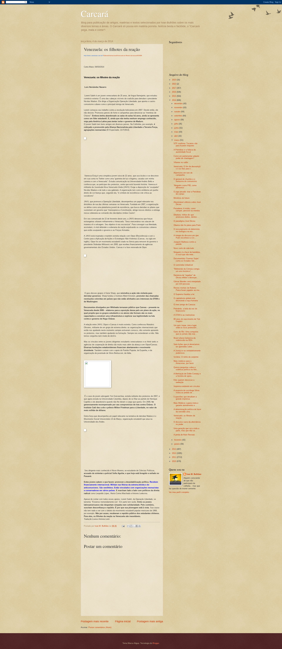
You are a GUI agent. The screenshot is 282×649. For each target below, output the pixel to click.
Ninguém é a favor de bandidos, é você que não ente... (187, 253)
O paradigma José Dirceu (184, 221)
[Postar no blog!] (131, 526)
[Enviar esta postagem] (123, 526)
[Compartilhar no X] (133, 526)
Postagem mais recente (95, 621)
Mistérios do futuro (181, 198)
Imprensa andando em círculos (187, 386)
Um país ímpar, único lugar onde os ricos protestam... (186, 326)
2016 (174, 92)
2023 (174, 80)
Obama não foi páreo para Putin (187, 225)
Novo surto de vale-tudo (184, 248)
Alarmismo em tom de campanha (183, 174)
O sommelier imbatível (183, 265)
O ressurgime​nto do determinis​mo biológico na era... (187, 230)
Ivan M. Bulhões (194, 474)
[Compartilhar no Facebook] (136, 526)
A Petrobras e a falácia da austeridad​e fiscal (185, 151)
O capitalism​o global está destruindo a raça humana (186, 299)
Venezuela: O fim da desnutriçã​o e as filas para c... (187, 167)
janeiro (177, 444)
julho (176, 124)
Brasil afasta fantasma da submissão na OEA (184, 339)
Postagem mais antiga (150, 621)
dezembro (178, 103)
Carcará (94, 13)
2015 (174, 96)
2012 (174, 453)
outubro (177, 111)
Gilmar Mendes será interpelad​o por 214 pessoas (187, 282)
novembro (178, 107)
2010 (174, 461)
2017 (174, 88)
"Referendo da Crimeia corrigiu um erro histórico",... (186, 270)
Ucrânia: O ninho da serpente (186, 357)
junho (176, 128)
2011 (174, 457)
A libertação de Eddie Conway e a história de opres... (187, 375)
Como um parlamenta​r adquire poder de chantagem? (186, 157)
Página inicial (123, 621)
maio (176, 132)
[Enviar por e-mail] (128, 526)
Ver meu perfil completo (179, 492)
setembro (178, 116)
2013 (174, 449)
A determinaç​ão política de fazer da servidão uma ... (187, 410)
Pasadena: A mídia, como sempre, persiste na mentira (187, 209)
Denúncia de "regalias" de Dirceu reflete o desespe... (186, 276)
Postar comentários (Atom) (99, 627)
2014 (174, 100)
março (177, 140)
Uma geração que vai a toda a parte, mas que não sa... (186, 429)
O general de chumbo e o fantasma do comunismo (185, 180)
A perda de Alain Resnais (184, 435)
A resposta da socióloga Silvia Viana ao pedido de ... (186, 391)
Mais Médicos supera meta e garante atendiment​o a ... (186, 404)
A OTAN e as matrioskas (184, 315)
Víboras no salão (181, 162)
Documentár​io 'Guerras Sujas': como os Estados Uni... (186, 259)
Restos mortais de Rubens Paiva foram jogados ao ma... (187, 289)
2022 (174, 84)
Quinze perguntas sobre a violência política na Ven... (186, 368)
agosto (177, 120)
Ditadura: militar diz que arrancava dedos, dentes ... (186, 216)
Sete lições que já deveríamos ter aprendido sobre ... (186, 345)
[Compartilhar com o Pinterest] (139, 526)
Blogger (156, 643)
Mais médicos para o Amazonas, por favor (184, 362)
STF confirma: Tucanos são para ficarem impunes (185, 144)
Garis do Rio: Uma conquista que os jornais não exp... (186, 333)
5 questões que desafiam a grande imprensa (185, 398)
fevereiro (178, 440)
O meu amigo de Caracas (184, 304)
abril (176, 136)
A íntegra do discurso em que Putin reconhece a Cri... (186, 236)
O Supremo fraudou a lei (184, 294)
